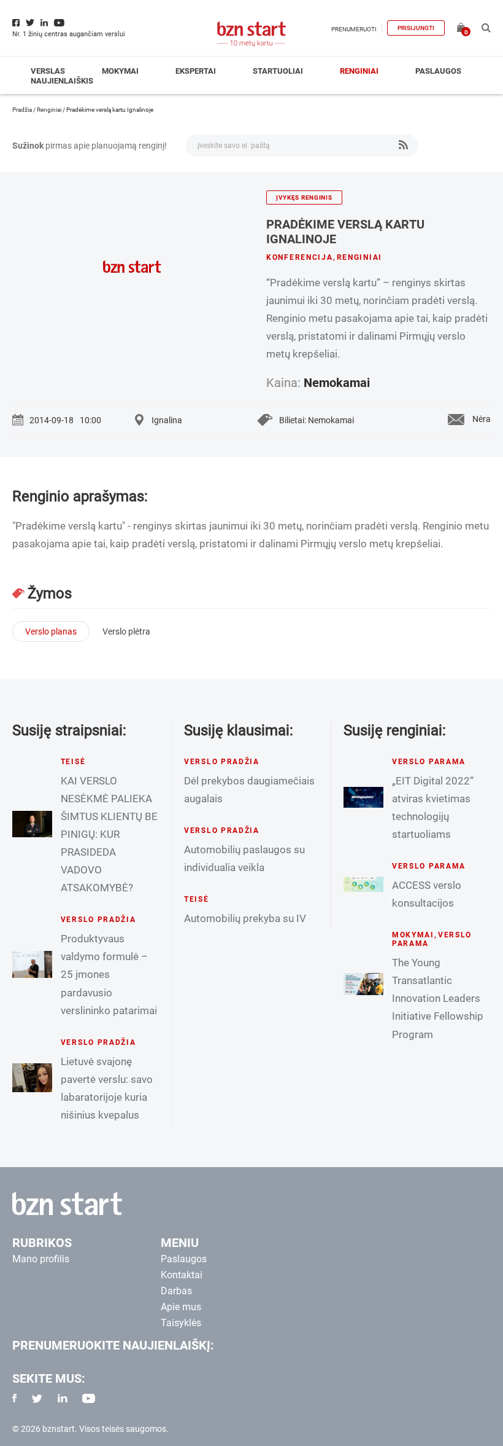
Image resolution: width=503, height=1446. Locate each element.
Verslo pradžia (98, 919)
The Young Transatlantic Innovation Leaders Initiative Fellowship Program (437, 998)
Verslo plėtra (126, 631)
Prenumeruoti (354, 29)
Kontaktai (181, 1275)
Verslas (48, 71)
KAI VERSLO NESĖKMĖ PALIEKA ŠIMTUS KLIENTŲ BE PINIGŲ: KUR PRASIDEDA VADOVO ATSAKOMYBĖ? (109, 834)
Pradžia (22, 109)
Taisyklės (181, 1323)
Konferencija (299, 257)
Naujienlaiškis (62, 80)
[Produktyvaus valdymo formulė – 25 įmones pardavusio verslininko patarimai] (32, 964)
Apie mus (181, 1307)
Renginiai (359, 71)
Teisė (73, 761)
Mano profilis (40, 1259)
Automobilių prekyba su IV (245, 918)
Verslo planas (51, 631)
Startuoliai (278, 71)
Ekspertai (195, 71)
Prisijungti (415, 28)
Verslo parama (429, 761)
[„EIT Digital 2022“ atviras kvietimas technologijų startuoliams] (363, 797)
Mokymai (120, 71)
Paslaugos (438, 71)
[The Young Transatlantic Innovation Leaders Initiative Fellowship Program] (363, 984)
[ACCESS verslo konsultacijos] (363, 884)
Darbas (176, 1291)
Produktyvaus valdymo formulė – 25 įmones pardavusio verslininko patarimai (109, 974)
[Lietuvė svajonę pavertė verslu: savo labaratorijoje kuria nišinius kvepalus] (32, 1077)
